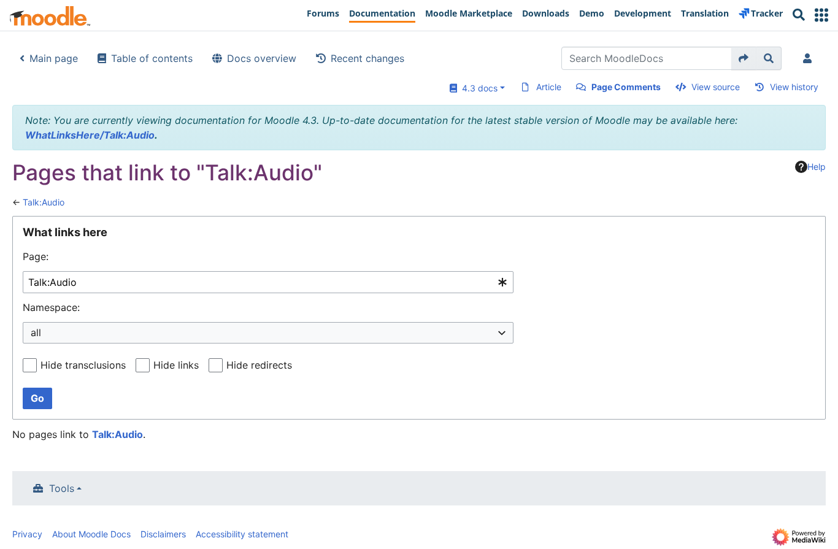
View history (794, 87)
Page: (35, 256)
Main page (53, 58)
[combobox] (268, 282)
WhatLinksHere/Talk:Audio (90, 135)
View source (715, 87)
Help (816, 166)
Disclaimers (163, 534)
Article (548, 87)
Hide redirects (259, 365)
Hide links (176, 365)
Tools (61, 488)
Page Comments (626, 87)
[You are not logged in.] (809, 58)
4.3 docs (477, 88)
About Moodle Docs (91, 534)
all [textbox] (36, 332)
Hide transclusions (83, 365)
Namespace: (51, 307)
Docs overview (261, 58)
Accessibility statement (242, 534)
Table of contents (152, 58)
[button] (821, 15)
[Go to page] (743, 58)
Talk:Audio (43, 202)
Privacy (27, 534)
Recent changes (367, 58)
